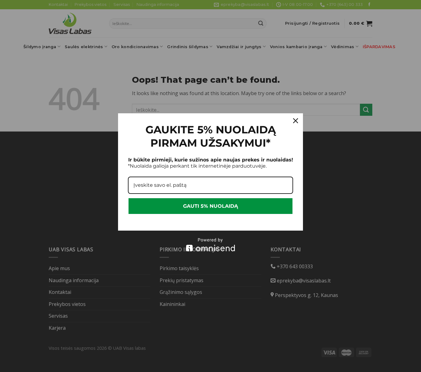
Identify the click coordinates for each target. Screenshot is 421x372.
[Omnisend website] (210, 245)
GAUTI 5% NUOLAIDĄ (210, 206)
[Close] (295, 120)
